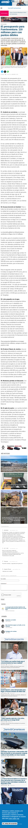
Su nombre (3, 578)
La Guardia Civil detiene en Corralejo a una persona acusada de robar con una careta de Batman (13, 486)
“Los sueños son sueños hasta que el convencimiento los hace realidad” (13, 662)
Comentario (4, 583)
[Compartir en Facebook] (2, 72)
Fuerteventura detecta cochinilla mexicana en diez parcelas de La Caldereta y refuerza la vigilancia (12, 503)
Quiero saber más (13, 818)
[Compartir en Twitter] (5, 72)
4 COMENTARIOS (9, 74)
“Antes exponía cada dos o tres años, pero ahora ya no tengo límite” (12, 719)
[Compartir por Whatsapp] (8, 72)
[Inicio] (14, 8)
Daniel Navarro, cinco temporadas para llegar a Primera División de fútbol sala (13, 690)
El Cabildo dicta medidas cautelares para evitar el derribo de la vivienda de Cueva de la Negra (13, 469)
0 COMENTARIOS (10, 664)
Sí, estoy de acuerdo (10, 823)
